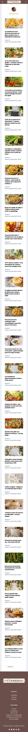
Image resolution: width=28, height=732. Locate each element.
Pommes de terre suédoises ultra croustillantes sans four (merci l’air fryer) (13, 322)
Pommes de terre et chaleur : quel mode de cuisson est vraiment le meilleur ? (13, 180)
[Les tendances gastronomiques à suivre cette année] (14, 368)
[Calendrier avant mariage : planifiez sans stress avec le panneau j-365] (14, 451)
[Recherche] (25, 1)
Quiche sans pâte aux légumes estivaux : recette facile (14, 433)
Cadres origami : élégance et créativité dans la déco (14, 487)
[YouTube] (18, 729)
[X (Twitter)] (11, 729)
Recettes (14, 699)
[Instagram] (14, 729)
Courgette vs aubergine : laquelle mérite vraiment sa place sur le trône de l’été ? (13, 151)
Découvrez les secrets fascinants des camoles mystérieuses (13, 567)
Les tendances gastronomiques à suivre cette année (13, 378)
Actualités (14, 695)
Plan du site (14, 713)
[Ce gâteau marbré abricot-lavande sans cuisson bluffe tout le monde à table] (14, 282)
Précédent (10, 666)
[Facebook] (9, 729)
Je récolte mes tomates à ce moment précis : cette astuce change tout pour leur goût (13, 92)
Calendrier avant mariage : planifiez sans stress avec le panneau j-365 (14, 461)
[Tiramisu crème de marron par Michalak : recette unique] (14, 504)
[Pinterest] (16, 729)
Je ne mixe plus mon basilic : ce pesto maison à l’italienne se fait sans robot (14, 63)
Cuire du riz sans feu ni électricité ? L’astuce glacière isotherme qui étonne (12, 122)
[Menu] (2, 2)
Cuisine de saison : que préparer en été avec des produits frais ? (13, 406)
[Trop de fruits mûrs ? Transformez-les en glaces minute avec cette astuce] (14, 227)
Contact (14, 709)
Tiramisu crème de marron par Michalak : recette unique (14, 514)
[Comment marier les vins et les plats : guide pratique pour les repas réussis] (14, 341)
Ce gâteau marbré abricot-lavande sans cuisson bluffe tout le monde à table (14, 292)
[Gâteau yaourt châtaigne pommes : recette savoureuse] (14, 613)
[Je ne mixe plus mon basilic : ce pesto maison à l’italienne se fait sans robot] (14, 52)
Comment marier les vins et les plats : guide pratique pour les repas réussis (14, 350)
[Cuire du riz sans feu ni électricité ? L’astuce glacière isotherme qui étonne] (14, 111)
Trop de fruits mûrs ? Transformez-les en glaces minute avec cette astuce (14, 236)
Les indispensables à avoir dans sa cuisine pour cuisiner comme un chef (14, 650)
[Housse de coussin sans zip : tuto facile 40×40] (14, 532)
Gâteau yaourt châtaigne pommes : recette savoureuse (13, 623)
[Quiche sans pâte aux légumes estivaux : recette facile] (14, 423)
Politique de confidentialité (14, 715)
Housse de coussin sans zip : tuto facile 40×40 (13, 541)
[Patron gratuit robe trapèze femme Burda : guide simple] (14, 585)
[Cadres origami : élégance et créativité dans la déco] (14, 478)
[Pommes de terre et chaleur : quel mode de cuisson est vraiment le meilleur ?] (14, 170)
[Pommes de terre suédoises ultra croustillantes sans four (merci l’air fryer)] (14, 311)
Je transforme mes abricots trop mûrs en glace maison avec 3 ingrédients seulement (12, 34)
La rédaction (14, 711)
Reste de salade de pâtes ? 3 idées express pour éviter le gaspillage (14, 209)
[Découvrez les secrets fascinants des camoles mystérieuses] (14, 558)
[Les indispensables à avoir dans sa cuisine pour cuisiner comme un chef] (14, 640)
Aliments (13, 697)
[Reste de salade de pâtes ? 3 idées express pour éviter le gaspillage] (14, 199)
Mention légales (14, 719)
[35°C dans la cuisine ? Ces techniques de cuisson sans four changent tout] (14, 254)
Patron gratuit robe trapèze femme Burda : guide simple (12, 595)
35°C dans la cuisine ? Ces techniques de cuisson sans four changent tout (14, 264)
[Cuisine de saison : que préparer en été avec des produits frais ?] (14, 396)
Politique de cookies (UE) (13, 717)
